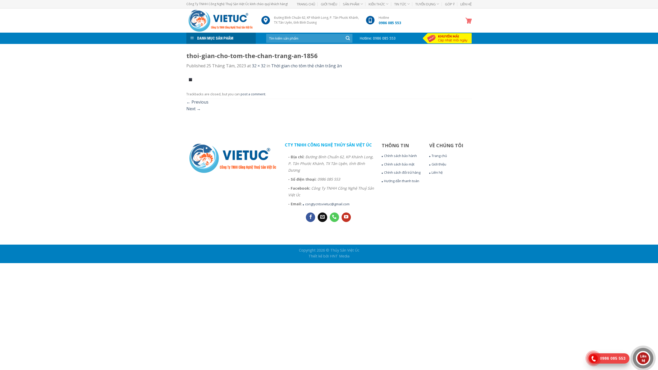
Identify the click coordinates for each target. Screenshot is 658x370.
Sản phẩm (351, 4)
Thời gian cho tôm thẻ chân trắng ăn (306, 66)
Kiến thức (377, 4)
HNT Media (340, 256)
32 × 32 (259, 66)
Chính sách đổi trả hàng (402, 172)
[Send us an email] (322, 217)
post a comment (253, 94)
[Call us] (334, 217)
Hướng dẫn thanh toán (401, 181)
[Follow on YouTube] (346, 217)
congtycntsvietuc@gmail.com (327, 204)
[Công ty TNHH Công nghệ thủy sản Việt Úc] (220, 20)
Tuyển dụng (425, 4)
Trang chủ (306, 4)
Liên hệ (466, 4)
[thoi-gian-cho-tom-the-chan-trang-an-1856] (190, 79)
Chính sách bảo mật (399, 164)
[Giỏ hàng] (468, 20)
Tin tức (400, 4)
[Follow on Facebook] (310, 217)
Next (193, 109)
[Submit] (347, 38)
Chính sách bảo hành (400, 155)
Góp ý (450, 4)
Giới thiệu (329, 4)
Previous (197, 102)
